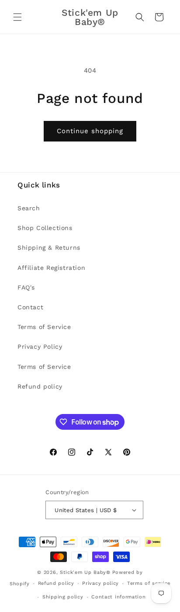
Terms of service (148, 583)
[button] (17, 17)
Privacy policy (100, 583)
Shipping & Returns (48, 247)
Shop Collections (45, 227)
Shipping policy (62, 597)
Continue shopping (90, 131)
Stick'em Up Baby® (85, 572)
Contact (30, 307)
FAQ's (26, 287)
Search (28, 208)
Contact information (118, 597)
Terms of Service (44, 326)
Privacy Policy (39, 346)
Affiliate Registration (51, 267)
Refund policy (39, 386)
